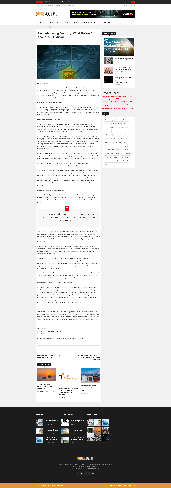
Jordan (113, 146)
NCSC (118, 149)
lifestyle (119, 146)
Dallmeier (128, 135)
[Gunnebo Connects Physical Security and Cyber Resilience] (90, 433)
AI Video (115, 131)
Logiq (125, 146)
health (106, 142)
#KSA (106, 127)
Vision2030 (125, 161)
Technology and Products (91, 22)
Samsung (117, 153)
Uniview (127, 157)
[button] (132, 2)
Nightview (125, 149)
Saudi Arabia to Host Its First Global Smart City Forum (77, 421)
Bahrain (115, 135)
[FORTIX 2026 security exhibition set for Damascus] (105, 440)
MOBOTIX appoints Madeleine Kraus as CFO (57, 1)
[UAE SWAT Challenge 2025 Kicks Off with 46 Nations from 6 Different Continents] (65, 440)
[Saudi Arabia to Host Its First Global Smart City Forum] (65, 422)
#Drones (117, 120)
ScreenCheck (108, 157)
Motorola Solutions (110, 149)
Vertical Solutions (71, 22)
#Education (125, 120)
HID (112, 142)
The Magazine (41, 22)
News (52, 22)
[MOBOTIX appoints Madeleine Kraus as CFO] (40, 431)
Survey (116, 157)
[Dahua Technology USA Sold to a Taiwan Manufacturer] (109, 61)
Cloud (121, 135)
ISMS (131, 142)
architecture (123, 131)
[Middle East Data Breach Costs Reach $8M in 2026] (40, 440)
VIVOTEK (107, 164)
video (106, 161)
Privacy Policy (71, 5)
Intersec (125, 142)
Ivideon (107, 146)
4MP (106, 131)
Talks (58, 22)
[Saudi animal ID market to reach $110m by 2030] (105, 433)
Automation (108, 135)
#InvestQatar (126, 123)
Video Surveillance (115, 161)
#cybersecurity (109, 120)
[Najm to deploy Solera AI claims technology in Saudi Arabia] (90, 440)
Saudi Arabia (126, 153)
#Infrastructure (116, 123)
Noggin (107, 153)
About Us (50, 5)
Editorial (41, 41)
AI (110, 131)
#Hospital (107, 123)
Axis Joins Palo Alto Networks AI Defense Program (117, 96)
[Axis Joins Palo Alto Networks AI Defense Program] (40, 422)
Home (38, 27)
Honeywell (118, 142)
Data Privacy (108, 138)
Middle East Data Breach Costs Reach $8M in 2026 (117, 101)
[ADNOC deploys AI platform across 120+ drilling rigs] (97, 433)
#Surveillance (125, 127)
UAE (122, 157)
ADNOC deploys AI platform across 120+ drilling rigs (44, 386)
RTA (112, 153)
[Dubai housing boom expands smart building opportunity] (97, 440)
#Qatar (112, 127)
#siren (118, 127)
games (127, 138)
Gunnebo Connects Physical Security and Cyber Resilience (116, 104)
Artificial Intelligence (47, 27)
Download (57, 5)
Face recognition (118, 138)
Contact (64, 5)
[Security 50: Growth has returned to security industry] (109, 71)
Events (106, 22)
